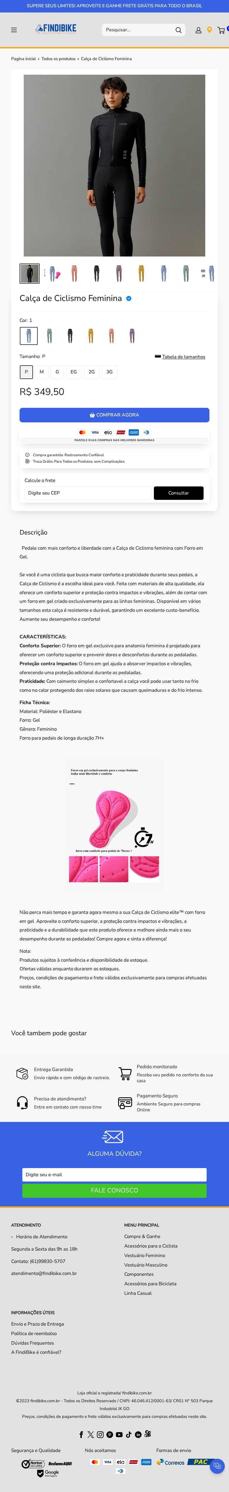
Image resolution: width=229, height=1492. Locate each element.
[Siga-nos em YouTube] (119, 1434)
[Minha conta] (198, 30)
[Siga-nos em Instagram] (100, 1434)
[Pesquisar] (178, 30)
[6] (111, 336)
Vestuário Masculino (145, 1265)
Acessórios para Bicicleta (150, 1284)
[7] (132, 336)
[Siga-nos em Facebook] (81, 1434)
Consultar (178, 493)
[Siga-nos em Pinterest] (109, 1434)
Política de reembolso (34, 1333)
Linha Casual (138, 1293)
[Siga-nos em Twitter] (90, 1434)
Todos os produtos (58, 59)
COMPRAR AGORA (117, 415)
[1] (29, 336)
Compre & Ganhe (142, 1236)
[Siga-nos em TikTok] (128, 1434)
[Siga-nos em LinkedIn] (138, 1434)
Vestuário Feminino (144, 1255)
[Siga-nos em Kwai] (147, 1435)
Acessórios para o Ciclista (151, 1246)
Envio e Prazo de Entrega (37, 1324)
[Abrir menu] (14, 30)
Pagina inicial (23, 59)
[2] (49, 336)
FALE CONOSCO (114, 1190)
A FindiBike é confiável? (36, 1352)
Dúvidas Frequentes (32, 1343)
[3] (70, 336)
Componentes (139, 1274)
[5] (91, 336)
